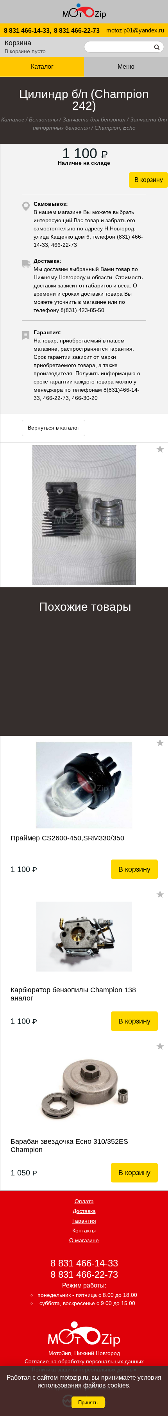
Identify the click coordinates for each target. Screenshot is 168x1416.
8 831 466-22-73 (77, 30)
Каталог (12, 119)
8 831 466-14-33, (27, 30)
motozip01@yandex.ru (135, 30)
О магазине (84, 1240)
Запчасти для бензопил (94, 119)
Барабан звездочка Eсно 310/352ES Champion (69, 1146)
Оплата (84, 1201)
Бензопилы (43, 119)
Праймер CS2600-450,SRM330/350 (67, 838)
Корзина (18, 43)
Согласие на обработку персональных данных (84, 1361)
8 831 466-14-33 (84, 1262)
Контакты (84, 1230)
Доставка (84, 1211)
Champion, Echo (115, 128)
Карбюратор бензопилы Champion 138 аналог (73, 994)
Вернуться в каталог (53, 427)
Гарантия (84, 1221)
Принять (88, 1402)
